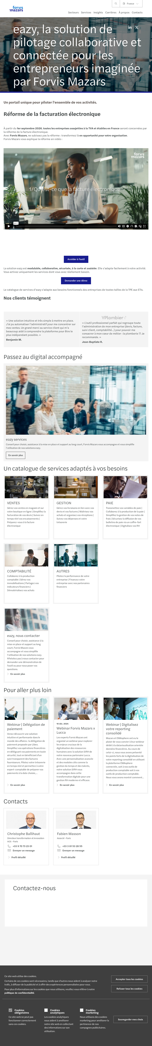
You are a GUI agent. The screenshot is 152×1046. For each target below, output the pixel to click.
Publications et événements (73, 965)
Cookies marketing (92, 1011)
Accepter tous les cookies (129, 979)
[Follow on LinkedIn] (78, 939)
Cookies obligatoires (22, 1011)
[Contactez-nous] (27, 908)
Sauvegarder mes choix (130, 1019)
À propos (124, 12)
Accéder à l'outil (76, 259)
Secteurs (73, 12)
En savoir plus (15, 455)
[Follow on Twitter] (85, 939)
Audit (42, 960)
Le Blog (69, 960)
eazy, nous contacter (23, 635)
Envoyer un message (23, 850)
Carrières (110, 12)
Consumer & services (23, 960)
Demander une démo (76, 280)
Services (86, 12)
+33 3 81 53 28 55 (72, 846)
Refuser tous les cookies (129, 988)
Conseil (42, 963)
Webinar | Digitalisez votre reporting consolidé (122, 728)
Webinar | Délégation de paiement (26, 726)
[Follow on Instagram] (92, 939)
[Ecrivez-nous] (125, 908)
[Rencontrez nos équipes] (59, 908)
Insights (98, 12)
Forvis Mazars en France (99, 961)
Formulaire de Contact (124, 961)
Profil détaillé (18, 857)
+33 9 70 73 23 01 (22, 846)
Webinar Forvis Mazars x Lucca (76, 730)
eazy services (16, 439)
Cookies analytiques (57, 1011)
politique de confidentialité (19, 992)
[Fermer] (149, 11)
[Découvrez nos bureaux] (92, 908)
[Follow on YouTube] (99, 939)
